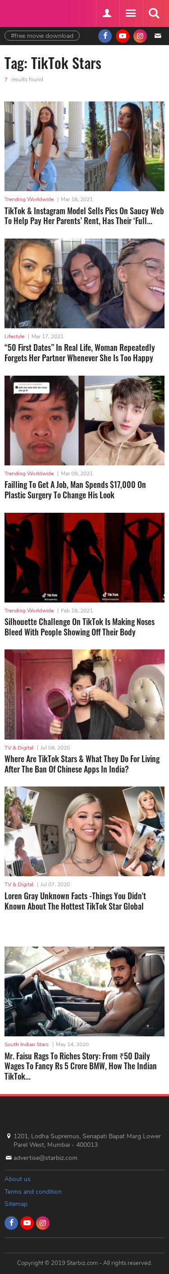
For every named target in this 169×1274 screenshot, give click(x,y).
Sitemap (16, 1204)
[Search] (153, 13)
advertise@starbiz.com (46, 1158)
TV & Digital (19, 747)
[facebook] (105, 36)
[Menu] (130, 13)
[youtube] (122, 36)
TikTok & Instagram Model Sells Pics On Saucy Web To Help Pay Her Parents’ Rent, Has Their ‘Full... (84, 216)
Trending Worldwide (29, 199)
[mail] (157, 36)
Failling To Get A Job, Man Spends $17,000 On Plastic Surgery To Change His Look (75, 489)
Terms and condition (33, 1191)
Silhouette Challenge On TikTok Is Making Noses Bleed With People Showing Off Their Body (80, 627)
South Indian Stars (27, 1044)
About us (18, 1179)
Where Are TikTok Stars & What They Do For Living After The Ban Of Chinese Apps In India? (82, 764)
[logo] (27, 12)
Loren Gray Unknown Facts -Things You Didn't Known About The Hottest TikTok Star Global (75, 901)
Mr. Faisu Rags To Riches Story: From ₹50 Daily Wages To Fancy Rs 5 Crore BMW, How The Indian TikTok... (81, 1066)
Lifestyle (14, 336)
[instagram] (140, 36)
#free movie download (42, 36)
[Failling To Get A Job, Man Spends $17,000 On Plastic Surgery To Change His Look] (84, 420)
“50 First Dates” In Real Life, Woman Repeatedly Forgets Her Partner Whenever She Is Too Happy (80, 352)
